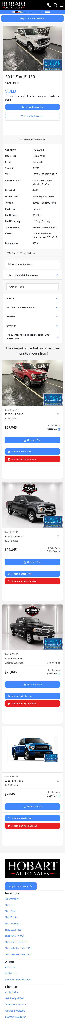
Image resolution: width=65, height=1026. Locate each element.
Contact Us (11, 973)
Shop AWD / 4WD (14, 935)
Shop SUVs (10, 911)
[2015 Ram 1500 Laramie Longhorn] (32, 627)
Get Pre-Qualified (14, 998)
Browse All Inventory (32, 107)
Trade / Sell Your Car (15, 1004)
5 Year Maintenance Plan (18, 979)
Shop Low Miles (13, 929)
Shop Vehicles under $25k (18, 954)
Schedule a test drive (21, 451)
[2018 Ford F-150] (32, 505)
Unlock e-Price (34, 440)
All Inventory (12, 898)
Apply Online (11, 992)
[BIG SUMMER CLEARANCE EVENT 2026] (32, 11)
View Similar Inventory (32, 116)
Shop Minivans (12, 923)
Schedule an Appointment (24, 459)
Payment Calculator (15, 1016)
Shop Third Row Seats (16, 941)
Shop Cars (10, 905)
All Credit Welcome (15, 1010)
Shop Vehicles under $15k (18, 948)
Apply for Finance (18, 886)
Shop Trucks (11, 917)
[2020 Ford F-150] (32, 383)
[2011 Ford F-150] (32, 749)
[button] (49, 5)
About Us (10, 967)
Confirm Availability (35, 18)
